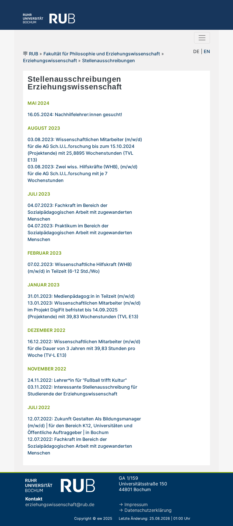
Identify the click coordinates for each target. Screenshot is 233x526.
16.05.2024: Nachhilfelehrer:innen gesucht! (75, 114)
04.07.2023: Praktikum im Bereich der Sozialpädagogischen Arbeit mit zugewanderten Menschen (80, 232)
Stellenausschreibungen (108, 60)
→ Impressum (133, 504)
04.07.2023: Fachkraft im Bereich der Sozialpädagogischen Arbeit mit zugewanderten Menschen (80, 212)
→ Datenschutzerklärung (145, 510)
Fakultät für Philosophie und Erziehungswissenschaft (101, 53)
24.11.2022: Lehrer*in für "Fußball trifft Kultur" (77, 380)
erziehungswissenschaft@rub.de (59, 504)
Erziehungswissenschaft (50, 60)
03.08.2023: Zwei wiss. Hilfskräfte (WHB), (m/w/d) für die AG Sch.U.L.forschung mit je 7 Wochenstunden (83, 173)
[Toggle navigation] (202, 37)
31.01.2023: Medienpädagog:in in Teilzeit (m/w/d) (81, 296)
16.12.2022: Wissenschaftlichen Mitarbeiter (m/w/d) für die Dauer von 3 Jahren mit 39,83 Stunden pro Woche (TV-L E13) (84, 348)
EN (207, 51)
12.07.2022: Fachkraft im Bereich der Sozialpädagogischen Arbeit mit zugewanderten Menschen (80, 446)
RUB (33, 53)
